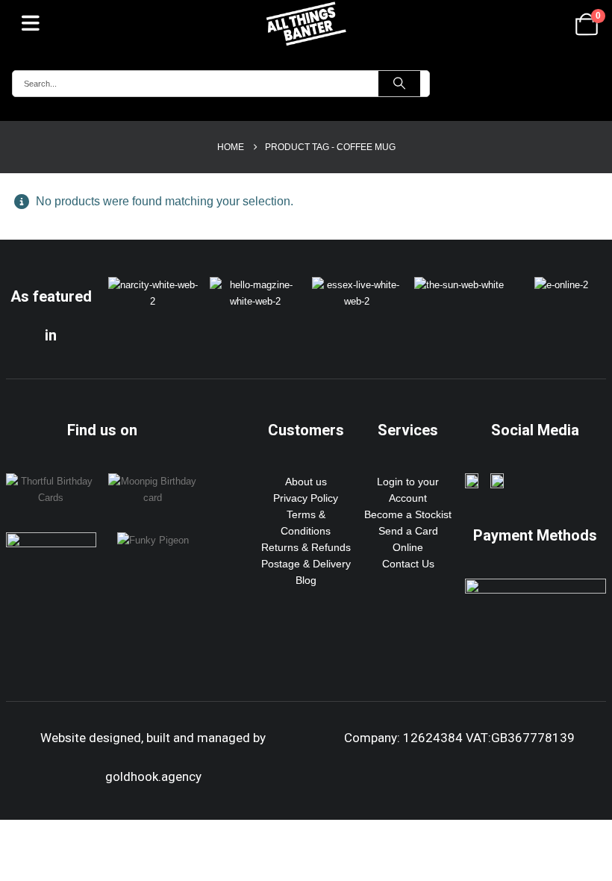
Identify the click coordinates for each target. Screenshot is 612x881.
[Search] (399, 83)
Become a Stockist (408, 514)
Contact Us (408, 564)
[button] (30, 22)
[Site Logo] (306, 23)
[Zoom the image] (153, 285)
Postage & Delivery (306, 564)
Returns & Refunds (306, 547)
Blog (306, 580)
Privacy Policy (305, 498)
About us (306, 482)
